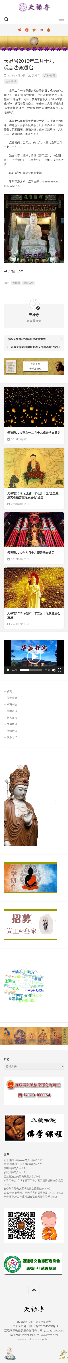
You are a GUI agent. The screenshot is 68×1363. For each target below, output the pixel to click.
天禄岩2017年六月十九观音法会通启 (30, 552)
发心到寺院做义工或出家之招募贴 (23, 1188)
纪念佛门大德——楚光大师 (19, 1160)
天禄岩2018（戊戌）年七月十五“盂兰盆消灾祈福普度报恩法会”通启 (33, 495)
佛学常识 (12, 711)
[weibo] (19, 30)
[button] (34, 657)
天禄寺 (36, 75)
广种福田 (49, 75)
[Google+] (41, 30)
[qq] (48, 30)
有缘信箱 (12, 730)
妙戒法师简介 (11, 1172)
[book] (26, 30)
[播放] (8, 670)
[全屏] (59, 670)
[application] (34, 656)
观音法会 (28, 282)
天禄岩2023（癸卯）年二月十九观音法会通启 (33, 615)
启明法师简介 (11, 1168)
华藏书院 (12, 704)
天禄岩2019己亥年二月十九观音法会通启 (33, 432)
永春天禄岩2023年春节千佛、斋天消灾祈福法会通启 (33, 1180)
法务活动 (10, 81)
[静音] (54, 670)
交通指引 (12, 724)
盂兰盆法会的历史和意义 (18, 1176)
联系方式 (12, 737)
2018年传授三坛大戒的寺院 (19, 1164)
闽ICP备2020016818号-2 (43, 1326)
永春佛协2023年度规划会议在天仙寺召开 (27, 1196)
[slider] (31, 670)
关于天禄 (12, 697)
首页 (9, 691)
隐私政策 (12, 717)
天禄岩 (16, 282)
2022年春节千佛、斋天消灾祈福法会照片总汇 (29, 1192)
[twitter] (34, 30)
